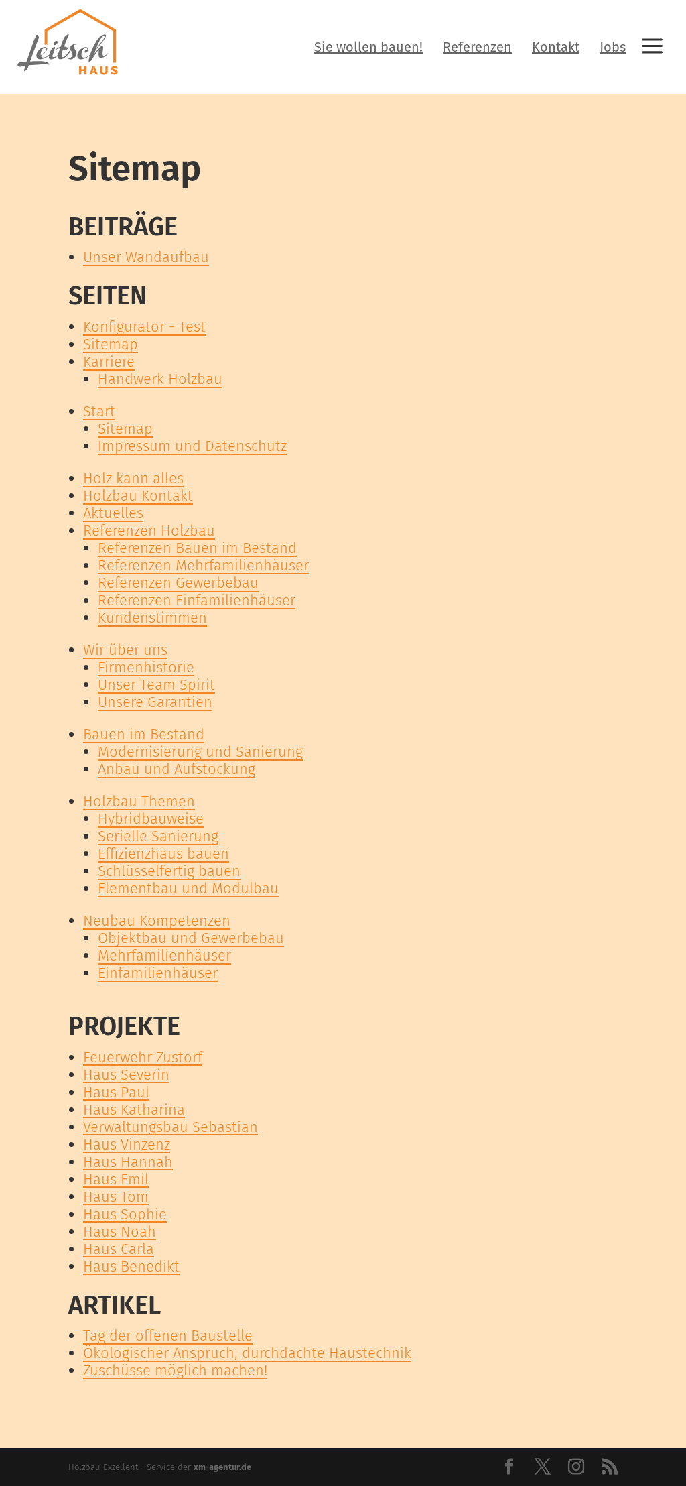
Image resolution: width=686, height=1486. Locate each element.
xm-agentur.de (222, 1467)
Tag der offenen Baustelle (168, 1335)
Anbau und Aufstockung (176, 769)
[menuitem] (368, 47)
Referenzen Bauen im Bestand (197, 548)
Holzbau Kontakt (138, 496)
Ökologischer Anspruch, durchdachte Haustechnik (247, 1353)
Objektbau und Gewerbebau (191, 938)
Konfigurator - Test (144, 327)
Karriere (109, 362)
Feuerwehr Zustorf (142, 1057)
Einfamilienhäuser (158, 973)
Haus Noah (119, 1232)
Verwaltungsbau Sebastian (170, 1127)
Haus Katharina (134, 1110)
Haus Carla (118, 1249)
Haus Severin (126, 1075)
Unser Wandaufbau (146, 257)
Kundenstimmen (152, 618)
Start (99, 411)
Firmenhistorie (146, 667)
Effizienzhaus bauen (163, 854)
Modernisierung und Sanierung (200, 752)
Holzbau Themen (139, 801)
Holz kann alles (133, 478)
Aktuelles (113, 513)
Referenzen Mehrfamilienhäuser (203, 565)
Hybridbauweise (151, 819)
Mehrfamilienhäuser (164, 955)
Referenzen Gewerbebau (178, 583)
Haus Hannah (128, 1162)
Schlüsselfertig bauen (169, 871)
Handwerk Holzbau (160, 379)
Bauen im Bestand (143, 734)
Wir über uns (125, 650)
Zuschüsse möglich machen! (175, 1370)
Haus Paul (116, 1092)
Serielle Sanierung (158, 836)
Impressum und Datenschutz (192, 446)
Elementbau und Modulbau (188, 888)
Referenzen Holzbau (149, 530)
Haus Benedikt (131, 1266)
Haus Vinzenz (126, 1144)
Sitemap (110, 344)
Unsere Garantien (155, 702)
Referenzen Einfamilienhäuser (196, 600)
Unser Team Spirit (156, 685)
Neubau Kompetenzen (156, 921)
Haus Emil (116, 1179)
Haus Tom (116, 1197)
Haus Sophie (125, 1214)
